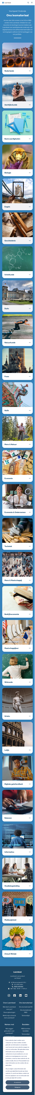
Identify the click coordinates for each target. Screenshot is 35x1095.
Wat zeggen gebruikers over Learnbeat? (9, 1031)
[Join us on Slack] (14, 995)
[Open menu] (32, 3)
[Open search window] (28, 3)
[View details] (9, 995)
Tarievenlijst (26, 1015)
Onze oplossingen (9, 1012)
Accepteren (17, 1082)
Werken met (9, 1024)
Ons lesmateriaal (25, 1003)
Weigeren (17, 1087)
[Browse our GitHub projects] (20, 995)
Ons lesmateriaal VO (25, 1007)
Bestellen (25, 1024)
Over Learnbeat (9, 1003)
